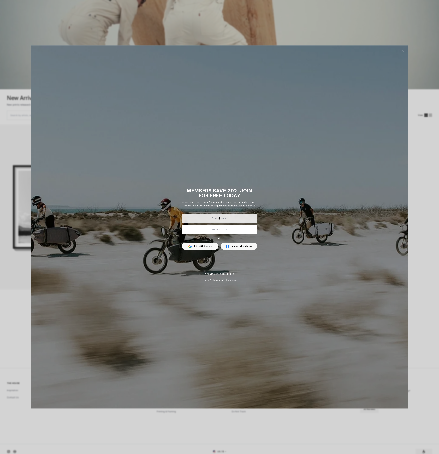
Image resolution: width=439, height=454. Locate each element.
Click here (231, 279)
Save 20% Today (219, 229)
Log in (230, 273)
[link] (239, 246)
